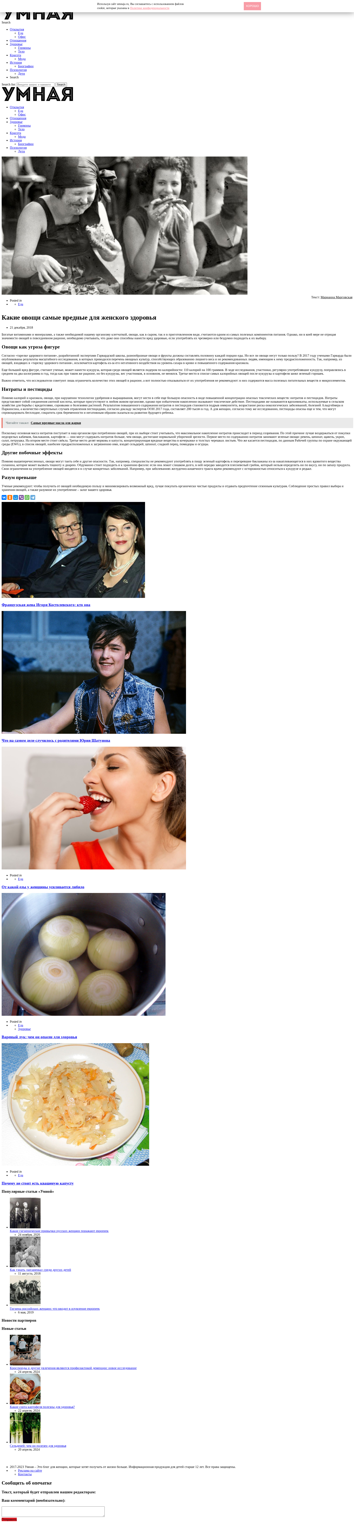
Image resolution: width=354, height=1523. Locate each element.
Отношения (18, 40)
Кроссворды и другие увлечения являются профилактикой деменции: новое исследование (73, 1368)
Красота (15, 55)
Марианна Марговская (336, 297)
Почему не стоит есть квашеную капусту (38, 1183)
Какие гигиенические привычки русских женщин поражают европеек (59, 1231)
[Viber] (21, 497)
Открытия (17, 29)
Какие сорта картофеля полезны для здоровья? (42, 1407)
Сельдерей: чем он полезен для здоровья (38, 1445)
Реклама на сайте (30, 1470)
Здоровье (16, 44)
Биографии (26, 66)
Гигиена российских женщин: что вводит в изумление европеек (55, 1308)
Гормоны (24, 48)
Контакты (25, 1474)
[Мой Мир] (15, 497)
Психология (18, 70)
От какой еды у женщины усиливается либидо (43, 887)
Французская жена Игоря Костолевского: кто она (46, 605)
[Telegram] (32, 497)
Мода (22, 59)
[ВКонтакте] (4, 497)
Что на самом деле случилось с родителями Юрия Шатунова (56, 740)
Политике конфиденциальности (149, 8)
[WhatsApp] (27, 497)
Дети (21, 73)
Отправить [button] (9, 1519)
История (16, 62)
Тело (21, 51)
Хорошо (252, 6)
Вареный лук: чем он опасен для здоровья (39, 1037)
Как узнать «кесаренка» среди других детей (40, 1270)
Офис (22, 36)
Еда (20, 33)
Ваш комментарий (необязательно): (33, 1500)
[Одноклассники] (9, 497)
